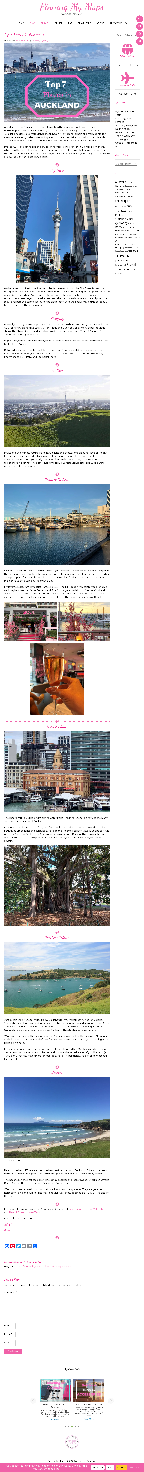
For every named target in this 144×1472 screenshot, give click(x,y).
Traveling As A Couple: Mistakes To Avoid (126, 143)
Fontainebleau (120, 206)
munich (119, 230)
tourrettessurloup (121, 251)
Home (20, 23)
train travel (133, 251)
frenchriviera (124, 218)
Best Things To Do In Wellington (87, 1209)
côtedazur (120, 196)
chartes (134, 186)
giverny (131, 223)
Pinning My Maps (72, 6)
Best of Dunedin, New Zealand (26, 1212)
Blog (32, 23)
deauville (129, 196)
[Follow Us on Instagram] (139, 34)
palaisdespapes (130, 238)
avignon (130, 182)
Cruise (59, 23)
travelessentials (120, 265)
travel (121, 255)
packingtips (119, 238)
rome (118, 244)
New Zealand (131, 230)
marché (131, 227)
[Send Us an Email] (139, 18)
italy (118, 227)
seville (133, 244)
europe (122, 200)
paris (138, 238)
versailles (118, 274)
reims (136, 241)
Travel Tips (84, 23)
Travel (45, 23)
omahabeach (131, 234)
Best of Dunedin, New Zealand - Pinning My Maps (43, 1266)
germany (121, 223)
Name (8, 1325)
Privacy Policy (118, 23)
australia (120, 181)
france (120, 210)
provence (130, 241)
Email (8, 1334)
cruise (128, 192)
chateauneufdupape (122, 189)
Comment (10, 1292)
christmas (120, 192)
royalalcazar (125, 244)
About (100, 23)
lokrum (123, 227)
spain (135, 247)
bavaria (120, 185)
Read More (55, 1419)
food (129, 205)
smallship (128, 248)
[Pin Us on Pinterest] (139, 41)
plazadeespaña (120, 241)
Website (8, 1342)
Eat (70, 23)
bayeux (128, 186)
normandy (120, 234)
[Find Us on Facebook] (139, 26)
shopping (120, 247)
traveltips (128, 269)
